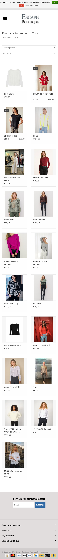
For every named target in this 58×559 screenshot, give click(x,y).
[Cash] (7, 555)
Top (35, 387)
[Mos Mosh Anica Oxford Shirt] (14, 371)
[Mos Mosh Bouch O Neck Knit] (43, 329)
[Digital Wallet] (27, 555)
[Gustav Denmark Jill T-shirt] (14, 78)
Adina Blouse (39, 219)
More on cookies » (32, 5)
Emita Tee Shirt (40, 177)
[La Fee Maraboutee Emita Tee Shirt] (43, 162)
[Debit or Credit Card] (47, 555)
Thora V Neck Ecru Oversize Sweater (12, 430)
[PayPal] (41, 555)
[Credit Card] (35, 555)
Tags (10, 37)
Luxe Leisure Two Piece (12, 179)
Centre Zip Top (11, 303)
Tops (15, 37)
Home (4, 37)
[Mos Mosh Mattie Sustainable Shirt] (14, 455)
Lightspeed (44, 552)
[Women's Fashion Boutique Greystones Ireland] (34, 18)
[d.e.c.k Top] (43, 371)
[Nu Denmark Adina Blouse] (43, 204)
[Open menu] (5, 18)
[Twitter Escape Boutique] (29, 513)
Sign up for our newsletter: (29, 498)
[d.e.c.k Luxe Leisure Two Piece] (14, 162)
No (22, 5)
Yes (54, 2)
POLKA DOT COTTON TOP (43, 95)
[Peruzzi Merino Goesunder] (14, 329)
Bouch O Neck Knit (42, 345)
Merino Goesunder (12, 345)
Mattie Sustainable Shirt (13, 472)
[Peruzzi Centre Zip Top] (14, 287)
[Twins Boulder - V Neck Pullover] (43, 246)
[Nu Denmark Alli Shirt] (43, 287)
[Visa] (19, 555)
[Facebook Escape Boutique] (24, 513)
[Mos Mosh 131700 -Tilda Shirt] (43, 413)
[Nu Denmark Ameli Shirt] (14, 204)
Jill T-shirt (9, 94)
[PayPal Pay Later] (53, 555)
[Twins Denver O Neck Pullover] (14, 246)
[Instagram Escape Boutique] (34, 513)
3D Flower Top (11, 136)
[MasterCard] (13, 555)
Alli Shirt (37, 303)
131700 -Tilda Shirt (42, 429)
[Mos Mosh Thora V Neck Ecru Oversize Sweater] (14, 413)
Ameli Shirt (9, 219)
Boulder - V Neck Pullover (41, 262)
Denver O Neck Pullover (11, 262)
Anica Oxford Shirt (13, 387)
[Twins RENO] (43, 120)
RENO (35, 136)
